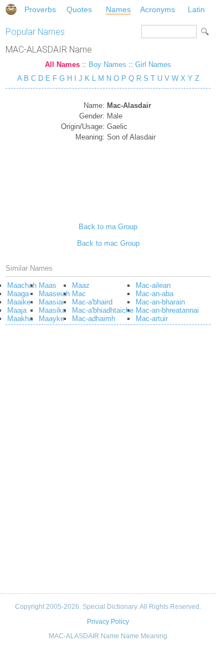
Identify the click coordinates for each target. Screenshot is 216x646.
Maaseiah (54, 294)
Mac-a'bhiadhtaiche (102, 310)
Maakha (20, 318)
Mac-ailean (153, 285)
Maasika (52, 310)
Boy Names (107, 64)
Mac (79, 294)
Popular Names (35, 32)
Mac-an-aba (154, 294)
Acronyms (157, 9)
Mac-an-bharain (160, 302)
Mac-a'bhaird (92, 302)
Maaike (18, 302)
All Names (62, 64)
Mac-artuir (152, 318)
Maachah (22, 285)
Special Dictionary (11, 9)
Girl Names (153, 64)
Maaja (17, 310)
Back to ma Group (108, 227)
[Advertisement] (108, 178)
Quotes (79, 9)
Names (118, 9)
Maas (47, 285)
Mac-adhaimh (93, 318)
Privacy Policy (108, 622)
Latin (196, 9)
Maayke (51, 318)
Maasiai (51, 302)
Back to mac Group (108, 243)
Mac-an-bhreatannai (167, 310)
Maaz (81, 285)
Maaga (18, 294)
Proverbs (40, 9)
